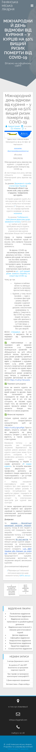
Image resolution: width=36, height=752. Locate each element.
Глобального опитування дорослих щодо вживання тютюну (17, 219)
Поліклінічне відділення (20, 614)
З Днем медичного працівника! (18, 680)
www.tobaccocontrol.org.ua (20, 151)
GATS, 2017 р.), (25, 576)
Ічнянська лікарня (10, 5)
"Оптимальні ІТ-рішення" (17, 749)
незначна (18, 213)
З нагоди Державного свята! (18, 661)
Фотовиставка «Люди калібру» (18, 684)
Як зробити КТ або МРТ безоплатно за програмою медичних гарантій (18, 667)
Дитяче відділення (20, 635)
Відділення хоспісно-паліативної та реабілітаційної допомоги (20, 621)
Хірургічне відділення (20, 646)
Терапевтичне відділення (20, 643)
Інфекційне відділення (20, 638)
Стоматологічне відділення (20, 649)
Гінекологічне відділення (20, 616)
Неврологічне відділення (20, 641)
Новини (17, 129)
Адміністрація (14, 126)
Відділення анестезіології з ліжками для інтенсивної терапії (20, 630)
